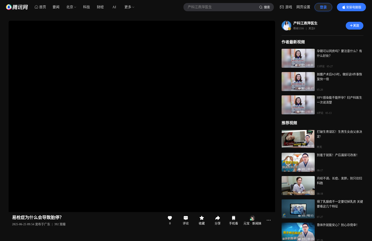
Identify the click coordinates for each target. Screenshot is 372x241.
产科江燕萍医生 (305, 23)
